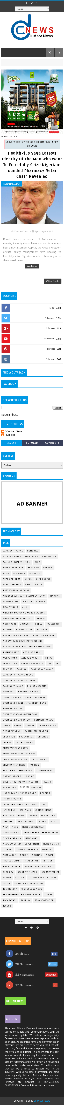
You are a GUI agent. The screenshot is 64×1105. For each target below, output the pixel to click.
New (5, 827)
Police (24, 855)
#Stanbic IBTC (11, 652)
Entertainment (24, 742)
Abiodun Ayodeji (31, 658)
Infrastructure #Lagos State (20, 804)
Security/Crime (50, 872)
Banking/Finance (13, 551)
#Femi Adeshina (12, 584)
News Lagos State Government (21, 844)
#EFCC (28, 579)
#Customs (19, 573)
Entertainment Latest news (19, 753)
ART (58, 663)
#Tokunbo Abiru (32, 652)
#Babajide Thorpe (13, 568)
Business (8, 691)
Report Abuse (9, 415)
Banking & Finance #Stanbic (20, 680)
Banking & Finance (42, 669)
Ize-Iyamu (25, 810)
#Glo (28, 584)
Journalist (10, 434)
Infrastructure (12, 799)
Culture (30, 725)
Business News (12, 697)
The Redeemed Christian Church (22, 894)
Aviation (8, 669)
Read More (32, 266)
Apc (49, 663)
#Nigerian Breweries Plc (18, 618)
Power (50, 855)
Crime (17, 725)
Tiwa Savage (10, 900)
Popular (32, 442)
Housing (45, 793)
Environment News (14, 765)
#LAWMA (40, 601)
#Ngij (25, 607)
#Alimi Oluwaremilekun (17, 562)
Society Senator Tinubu (43, 877)
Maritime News (26, 821)
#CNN (6, 573)
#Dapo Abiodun (12, 579)
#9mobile (32, 551)
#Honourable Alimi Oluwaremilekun (24, 596)
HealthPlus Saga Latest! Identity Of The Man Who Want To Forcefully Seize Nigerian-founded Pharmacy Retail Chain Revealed (32, 165)
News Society (51, 844)
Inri (44, 804)
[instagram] (36, 3)
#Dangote (35, 573)
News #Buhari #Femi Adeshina (41, 832)
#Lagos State (10, 601)
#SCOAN (7, 630)
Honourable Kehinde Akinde (19, 793)
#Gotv (38, 584)
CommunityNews (43, 720)
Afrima (49, 658)
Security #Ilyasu (27, 872)
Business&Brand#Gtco (16, 720)
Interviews (9, 810)
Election (43, 737)
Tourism (26, 900)
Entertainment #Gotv (15, 748)
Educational (26, 737)
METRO (42, 821)
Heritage (36, 787)
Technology (10, 889)
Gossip (30, 776)
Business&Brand (13, 708)
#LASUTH (27, 601)
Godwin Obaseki (12, 776)
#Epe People (43, 579)
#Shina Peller (24, 630)
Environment (39, 759)
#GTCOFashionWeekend (16, 590)
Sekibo (7, 877)
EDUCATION (9, 737)
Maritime (8, 821)
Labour (33, 815)
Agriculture (10, 663)
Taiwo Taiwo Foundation (28, 883)
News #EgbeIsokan (33, 827)
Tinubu (49, 894)
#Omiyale (25, 624)
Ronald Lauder (11, 183)
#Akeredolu (49, 556)
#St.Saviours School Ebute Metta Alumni (27, 646)
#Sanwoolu (53, 624)
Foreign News (45, 770)
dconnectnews (12, 731)
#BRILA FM (33, 568)
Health (47, 782)
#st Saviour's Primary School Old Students (29, 635)
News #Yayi (31, 838)
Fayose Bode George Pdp (17, 770)
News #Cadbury (12, 838)
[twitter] (31, 3)
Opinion (47, 849)
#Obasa (41, 618)
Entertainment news (15, 759)
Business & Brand (29, 691)
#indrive (55, 596)
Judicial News (43, 810)
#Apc (37, 562)
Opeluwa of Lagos (27, 849)
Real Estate (32, 861)
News (15, 827)
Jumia (21, 815)
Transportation (44, 900)
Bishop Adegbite (36, 686)
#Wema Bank (10, 658)
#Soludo (42, 630)
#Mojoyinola (10, 607)
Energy (7, 742)
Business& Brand (35, 697)
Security (8, 872)
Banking (22, 669)
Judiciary (8, 815)
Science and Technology (39, 866)
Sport (6, 883)
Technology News (31, 889)
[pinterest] (37, 927)
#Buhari (48, 568)
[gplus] (31, 927)
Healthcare (9, 787)
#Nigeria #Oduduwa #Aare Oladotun (24, 613)
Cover (6, 725)
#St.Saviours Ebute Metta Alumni (22, 641)
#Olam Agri (9, 624)
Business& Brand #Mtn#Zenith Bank (24, 703)
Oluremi (8, 849)
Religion (48, 861)
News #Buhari (11, 832)
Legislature (48, 815)
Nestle (54, 821)
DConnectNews (13, 431)
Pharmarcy (9, 855)
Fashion (34, 765)
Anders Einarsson (32, 663)
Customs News (47, 725)
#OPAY (38, 624)
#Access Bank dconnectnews (20, 556)
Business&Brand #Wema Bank (20, 714)
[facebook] (26, 3)
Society (19, 877)
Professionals (12, 861)
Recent (11, 442)
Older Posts (52, 281)
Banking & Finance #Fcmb (18, 675)
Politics (37, 855)
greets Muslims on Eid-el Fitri (21, 782)
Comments (52, 442)
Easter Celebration (36, 731)
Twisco (7, 906)
